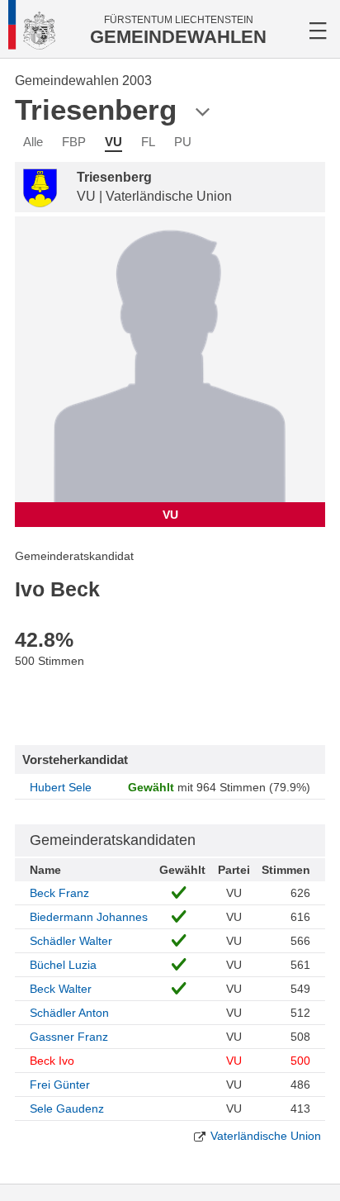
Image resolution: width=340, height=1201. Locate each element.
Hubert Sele (61, 787)
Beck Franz (59, 893)
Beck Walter (61, 988)
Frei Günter (60, 1084)
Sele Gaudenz (67, 1108)
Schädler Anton (69, 1012)
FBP (74, 142)
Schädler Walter (71, 940)
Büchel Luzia (63, 964)
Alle (33, 142)
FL (148, 142)
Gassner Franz (69, 1036)
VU (113, 142)
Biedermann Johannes (89, 916)
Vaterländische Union (265, 1135)
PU (182, 142)
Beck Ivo (52, 1060)
